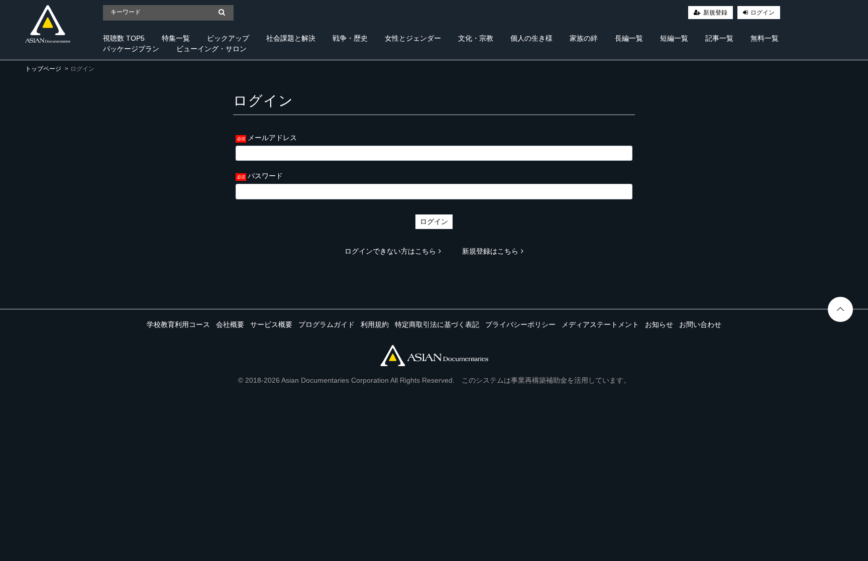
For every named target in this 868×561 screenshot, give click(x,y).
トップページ (43, 68)
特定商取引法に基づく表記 (437, 324)
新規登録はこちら (490, 251)
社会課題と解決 (290, 38)
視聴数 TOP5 (124, 38)
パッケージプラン (131, 49)
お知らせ (659, 324)
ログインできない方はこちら (390, 251)
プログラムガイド (326, 324)
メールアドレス (272, 138)
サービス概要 (271, 324)
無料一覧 (764, 38)
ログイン (762, 12)
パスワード (265, 176)
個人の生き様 (531, 38)
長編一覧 (629, 38)
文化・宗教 (475, 38)
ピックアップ (228, 38)
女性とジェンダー (413, 38)
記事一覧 (719, 38)
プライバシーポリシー (520, 324)
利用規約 (375, 324)
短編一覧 (674, 38)
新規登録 (715, 12)
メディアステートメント (600, 324)
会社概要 (230, 324)
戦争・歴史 (350, 38)
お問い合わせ (700, 324)
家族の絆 (584, 38)
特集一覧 (176, 38)
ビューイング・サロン (211, 49)
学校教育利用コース (178, 324)
